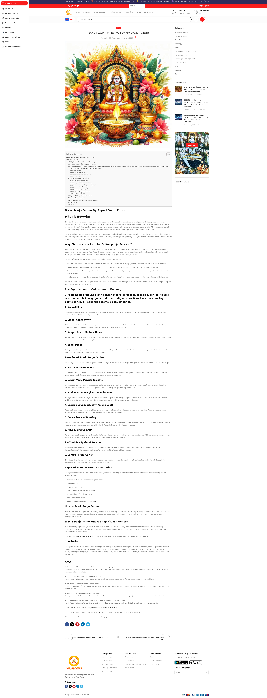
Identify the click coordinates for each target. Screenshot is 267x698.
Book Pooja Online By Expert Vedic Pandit (81, 157)
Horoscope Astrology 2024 (185, 59)
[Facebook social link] (66, 5)
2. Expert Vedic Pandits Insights (82, 182)
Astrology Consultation (109, 668)
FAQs (72, 204)
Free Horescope (107, 671)
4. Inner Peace (77, 176)
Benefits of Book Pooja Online (80, 178)
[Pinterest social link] (71, 5)
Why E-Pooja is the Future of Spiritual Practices (84, 200)
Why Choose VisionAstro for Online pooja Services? (86, 162)
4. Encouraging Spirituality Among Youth (84, 186)
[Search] (189, 19)
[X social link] (68, 5)
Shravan (178, 70)
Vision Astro (116, 38)
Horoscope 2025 (181, 55)
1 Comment (198, 94)
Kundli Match (129, 668)
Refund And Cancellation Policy (135, 664)
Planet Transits (180, 62)
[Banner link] (192, 153)
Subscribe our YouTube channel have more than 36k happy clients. (88, 617)
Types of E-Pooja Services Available (81, 196)
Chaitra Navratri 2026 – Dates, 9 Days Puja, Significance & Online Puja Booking (196, 89)
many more (91, 501)
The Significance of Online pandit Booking (83, 164)
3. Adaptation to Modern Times (82, 174)
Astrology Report (107, 657)
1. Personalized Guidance (80, 180)
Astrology (178, 44)
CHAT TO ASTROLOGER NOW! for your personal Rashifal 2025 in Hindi (91, 608)
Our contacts (129, 661)
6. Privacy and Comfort (79, 190)
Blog (151, 657)
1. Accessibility (77, 170)
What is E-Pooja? (72, 160)
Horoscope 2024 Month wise (185, 51)
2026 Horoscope (181, 36)
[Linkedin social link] (74, 5)
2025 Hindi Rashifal (182, 32)
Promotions (129, 657)
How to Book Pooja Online (78, 198)
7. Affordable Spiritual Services (81, 192)
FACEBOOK (102, 612)
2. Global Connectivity (79, 172)
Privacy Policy (154, 664)
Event (177, 47)
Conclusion (74, 202)
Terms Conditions (156, 661)
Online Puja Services (108, 664)
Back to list (118, 637)
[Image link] (74, 661)
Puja (118, 28)
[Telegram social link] (77, 5)
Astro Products (107, 661)
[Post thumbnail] (178, 91)
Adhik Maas (179, 40)
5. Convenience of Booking (80, 188)
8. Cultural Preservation (79, 193)
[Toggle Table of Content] (167, 154)
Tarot (177, 74)
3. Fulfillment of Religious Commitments (84, 184)
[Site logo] (68, 12)
